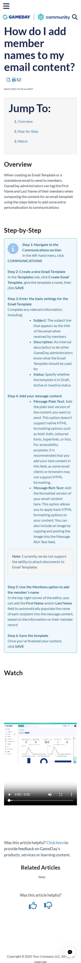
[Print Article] (14, 79)
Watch (23, 141)
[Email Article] (19, 79)
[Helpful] (33, 906)
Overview (25, 121)
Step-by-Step (28, 131)
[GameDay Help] (36, 15)
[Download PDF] (8, 79)
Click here (55, 842)
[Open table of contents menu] (8, 5)
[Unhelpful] (48, 906)
